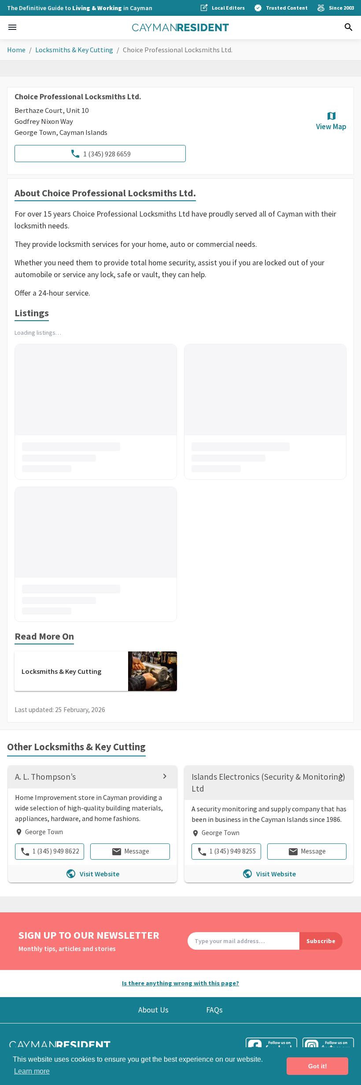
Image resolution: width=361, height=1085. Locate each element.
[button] (12, 27)
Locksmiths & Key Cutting (74, 49)
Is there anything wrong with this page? (180, 983)
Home (16, 49)
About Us (153, 1010)
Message (136, 851)
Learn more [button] (32, 1071)
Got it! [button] (317, 1066)
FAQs (214, 1010)
